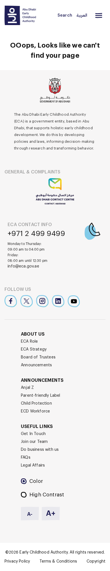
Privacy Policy (17, 561)
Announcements (36, 365)
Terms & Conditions (58, 561)
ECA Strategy (34, 349)
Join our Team (34, 442)
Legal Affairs (33, 465)
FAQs (25, 458)
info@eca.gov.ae (23, 266)
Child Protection (36, 403)
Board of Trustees (38, 357)
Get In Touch (33, 434)
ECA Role (29, 342)
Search (65, 15)
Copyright (96, 561)
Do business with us (40, 450)
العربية (81, 15)
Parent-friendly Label (40, 396)
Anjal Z (27, 388)
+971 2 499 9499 (36, 233)
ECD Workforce (35, 411)
